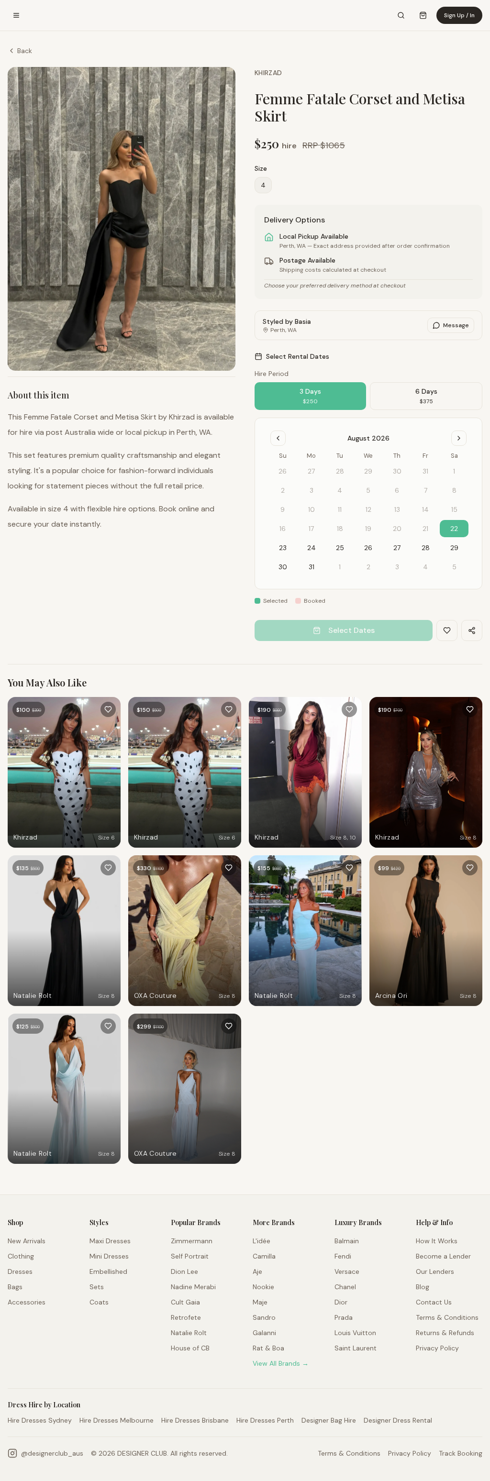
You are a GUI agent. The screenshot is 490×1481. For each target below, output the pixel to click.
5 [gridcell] (454, 567)
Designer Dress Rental (398, 1420)
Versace (346, 1271)
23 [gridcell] (283, 547)
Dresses (20, 1271)
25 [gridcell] (340, 547)
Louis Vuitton (355, 1332)
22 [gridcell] (454, 528)
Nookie (263, 1286)
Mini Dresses (109, 1256)
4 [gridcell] (425, 567)
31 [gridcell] (311, 567)
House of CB (190, 1348)
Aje (257, 1271)
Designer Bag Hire (328, 1420)
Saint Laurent (355, 1348)
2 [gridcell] (368, 567)
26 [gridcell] (368, 547)
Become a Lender (443, 1256)
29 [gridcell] (454, 547)
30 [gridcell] (282, 567)
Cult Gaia (185, 1302)
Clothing (21, 1256)
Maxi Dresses (110, 1241)
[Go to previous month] (278, 438)
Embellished (108, 1271)
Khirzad (268, 72)
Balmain (346, 1241)
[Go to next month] (459, 438)
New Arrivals (26, 1241)
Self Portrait (190, 1256)
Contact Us (434, 1302)
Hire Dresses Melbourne (116, 1420)
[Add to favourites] (108, 709)
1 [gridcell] (340, 567)
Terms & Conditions (447, 1317)
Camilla (264, 1256)
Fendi (342, 1256)
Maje (260, 1302)
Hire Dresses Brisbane (195, 1420)
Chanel (345, 1286)
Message (456, 325)
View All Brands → (281, 1363)
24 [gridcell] (311, 547)
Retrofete (186, 1317)
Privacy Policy (437, 1348)
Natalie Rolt (189, 1332)
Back (24, 50)
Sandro (264, 1317)
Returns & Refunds (445, 1332)
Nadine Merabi (193, 1286)
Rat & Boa (268, 1348)
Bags (15, 1286)
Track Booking (460, 1453)
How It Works (436, 1241)
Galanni (264, 1332)
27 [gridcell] (397, 547)
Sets (96, 1286)
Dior (340, 1302)
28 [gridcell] (426, 547)
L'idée (261, 1241)
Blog (422, 1286)
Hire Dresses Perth (265, 1420)
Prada (343, 1317)
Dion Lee (184, 1271)
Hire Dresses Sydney (40, 1420)
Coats (99, 1302)
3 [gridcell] (397, 567)
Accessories (26, 1302)
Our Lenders (435, 1271)
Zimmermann (191, 1241)
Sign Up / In (459, 15)
